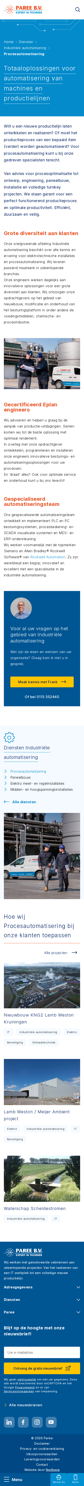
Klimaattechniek (44, 1042)
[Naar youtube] (51, 1422)
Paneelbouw (20, 777)
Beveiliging (15, 1042)
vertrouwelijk (26, 1379)
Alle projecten (55, 953)
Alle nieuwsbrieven (25, 1405)
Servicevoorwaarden (19, 1391)
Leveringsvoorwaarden (42, 1459)
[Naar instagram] (37, 1422)
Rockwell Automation (47, 557)
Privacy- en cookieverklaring (42, 1448)
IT (8, 1032)
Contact (42, 1464)
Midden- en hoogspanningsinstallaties (41, 789)
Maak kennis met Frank (38, 682)
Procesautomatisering (28, 771)
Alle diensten (24, 802)
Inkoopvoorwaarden (42, 1454)
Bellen (75, 1482)
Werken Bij (59, 1482)
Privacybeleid (25, 1387)
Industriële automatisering (38, 1032)
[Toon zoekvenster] (77, 9)
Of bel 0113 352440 (42, 697)
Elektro (72, 1032)
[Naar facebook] (23, 1422)
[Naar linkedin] (9, 1422)
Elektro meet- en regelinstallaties (37, 783)
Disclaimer (42, 1443)
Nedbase (53, 1470)
